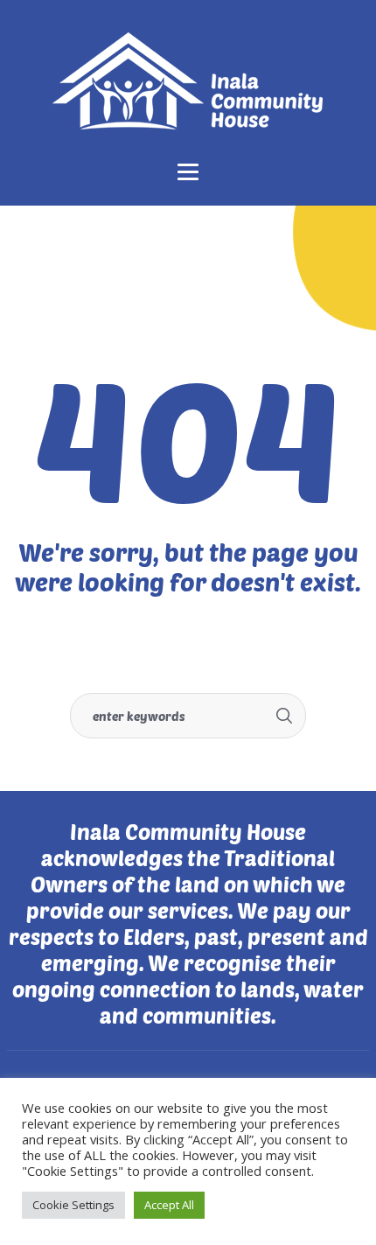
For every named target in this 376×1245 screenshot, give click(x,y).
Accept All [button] (169, 1205)
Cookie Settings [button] (73, 1205)
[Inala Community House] (188, 81)
